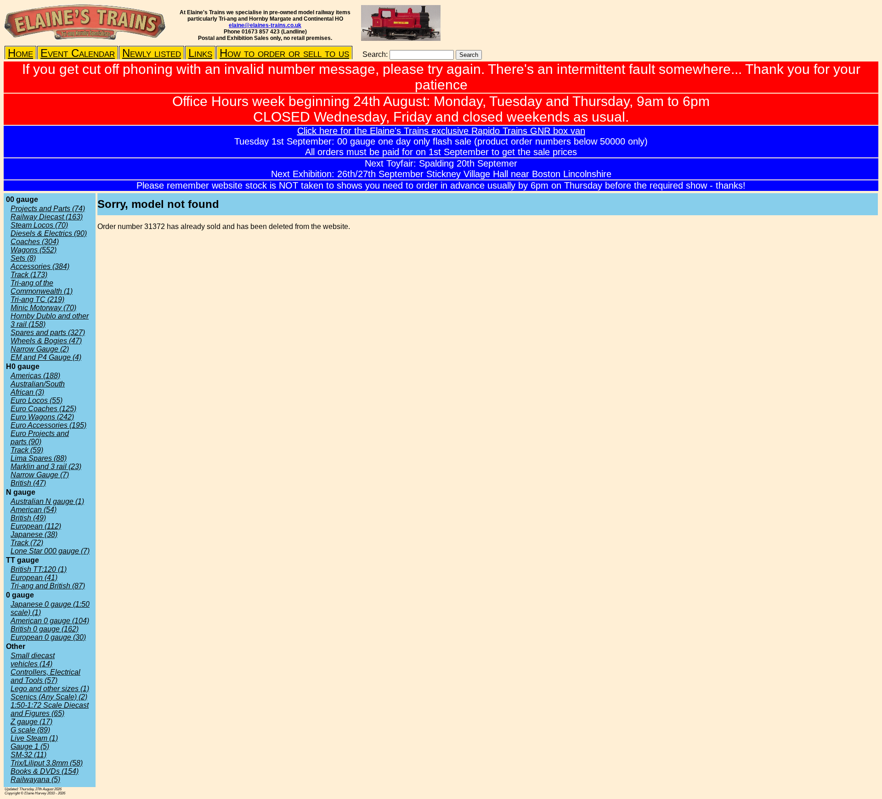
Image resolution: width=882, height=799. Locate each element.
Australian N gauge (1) (47, 501)
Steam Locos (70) (39, 225)
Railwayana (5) (35, 779)
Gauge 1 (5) (30, 746)
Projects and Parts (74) (48, 208)
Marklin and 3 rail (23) (46, 466)
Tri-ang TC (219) (37, 299)
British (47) (28, 483)
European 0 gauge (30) (48, 637)
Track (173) (29, 275)
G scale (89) (30, 730)
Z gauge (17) (31, 722)
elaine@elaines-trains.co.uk (265, 25)
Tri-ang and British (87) (48, 586)
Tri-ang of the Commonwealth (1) (42, 287)
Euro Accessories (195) (48, 425)
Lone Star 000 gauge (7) (50, 551)
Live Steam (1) (34, 738)
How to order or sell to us (284, 53)
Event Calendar (77, 53)
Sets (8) (23, 258)
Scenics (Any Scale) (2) (49, 697)
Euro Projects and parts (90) (40, 438)
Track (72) (27, 543)
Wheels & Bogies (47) (46, 341)
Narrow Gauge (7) (40, 475)
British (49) (28, 518)
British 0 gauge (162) (45, 629)
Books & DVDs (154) (45, 771)
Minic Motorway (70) (43, 308)
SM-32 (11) (28, 755)
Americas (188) (35, 376)
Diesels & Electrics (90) (49, 233)
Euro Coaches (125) (43, 409)
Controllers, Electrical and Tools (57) (45, 676)
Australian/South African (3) (38, 388)
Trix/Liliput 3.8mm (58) (47, 763)
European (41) (34, 577)
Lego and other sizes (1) (50, 689)
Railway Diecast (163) (47, 217)
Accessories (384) (40, 266)
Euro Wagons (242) (42, 417)
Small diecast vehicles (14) (33, 660)
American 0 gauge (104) (50, 621)
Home (20, 53)
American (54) (34, 510)
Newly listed (151, 53)
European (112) (36, 526)
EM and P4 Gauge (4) (46, 357)
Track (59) (27, 450)
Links (200, 53)
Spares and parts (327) (48, 332)
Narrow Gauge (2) (40, 349)
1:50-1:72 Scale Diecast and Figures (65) (50, 709)
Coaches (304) (35, 242)
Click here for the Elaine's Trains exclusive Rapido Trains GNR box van (441, 131)
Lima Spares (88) (39, 458)
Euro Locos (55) (36, 400)
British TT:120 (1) (39, 569)
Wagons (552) (34, 250)
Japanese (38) (34, 534)
